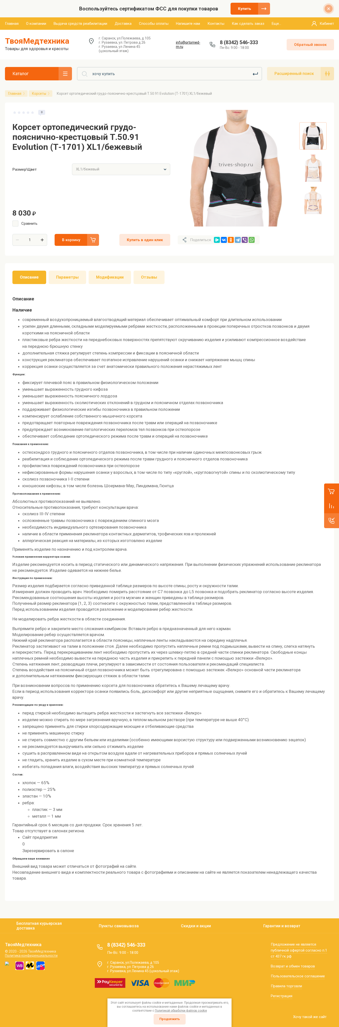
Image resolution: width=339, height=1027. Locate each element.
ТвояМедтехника (37, 41)
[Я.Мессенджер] (217, 240)
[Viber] (245, 240)
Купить (244, 8)
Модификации (110, 277)
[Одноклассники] (231, 240)
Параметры (67, 277)
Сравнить (29, 223)
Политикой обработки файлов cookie (181, 1010)
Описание (29, 277)
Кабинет (327, 23)
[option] (236, 168)
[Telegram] (238, 240)
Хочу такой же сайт (310, 1017)
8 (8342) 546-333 (239, 42)
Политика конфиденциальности (31, 956)
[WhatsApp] (252, 240)
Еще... (276, 23)
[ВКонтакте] (224, 240)
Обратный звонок (310, 44)
